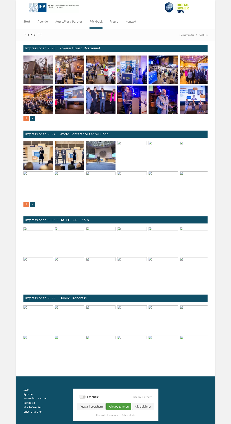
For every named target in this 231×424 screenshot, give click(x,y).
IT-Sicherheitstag (186, 34)
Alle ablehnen (143, 406)
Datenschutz (128, 415)
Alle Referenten (32, 407)
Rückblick (96, 21)
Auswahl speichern (91, 406)
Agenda (43, 21)
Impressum (113, 415)
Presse (114, 21)
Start (26, 21)
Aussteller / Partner (68, 21)
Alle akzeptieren (119, 406)
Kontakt (131, 21)
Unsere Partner (32, 411)
